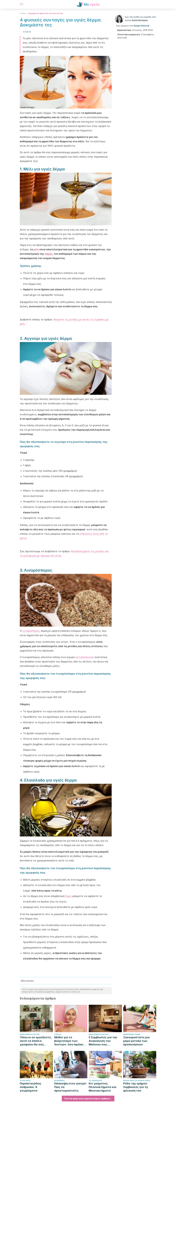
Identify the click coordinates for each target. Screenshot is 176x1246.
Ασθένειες (59, 1081)
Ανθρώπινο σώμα (131, 1034)
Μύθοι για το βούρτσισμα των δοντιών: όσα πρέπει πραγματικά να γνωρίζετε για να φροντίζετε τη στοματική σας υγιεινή (70, 1041)
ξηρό (68, 896)
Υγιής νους (25, 1081)
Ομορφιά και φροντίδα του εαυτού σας (45, 13)
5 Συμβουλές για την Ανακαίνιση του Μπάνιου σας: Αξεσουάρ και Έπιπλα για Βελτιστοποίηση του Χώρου (104, 1041)
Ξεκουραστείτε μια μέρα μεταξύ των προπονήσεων (136, 1041)
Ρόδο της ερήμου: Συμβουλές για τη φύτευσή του (135, 1087)
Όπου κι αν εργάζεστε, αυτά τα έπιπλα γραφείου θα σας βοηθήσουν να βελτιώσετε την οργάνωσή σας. (36, 1041)
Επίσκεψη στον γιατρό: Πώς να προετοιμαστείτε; (70, 1087)
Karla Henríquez (140, 20)
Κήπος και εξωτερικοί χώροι (136, 1081)
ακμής (48, 253)
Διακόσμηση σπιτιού (30, 1034)
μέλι (36, 249)
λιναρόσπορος (31, 630)
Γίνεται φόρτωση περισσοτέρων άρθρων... (88, 1098)
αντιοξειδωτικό (84, 657)
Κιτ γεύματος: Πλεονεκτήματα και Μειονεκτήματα (102, 1087)
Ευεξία (23, 13)
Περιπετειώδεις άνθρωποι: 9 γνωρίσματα (30, 1087)
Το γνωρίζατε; (95, 1081)
